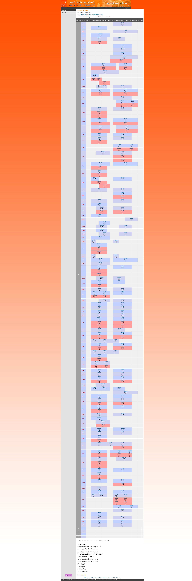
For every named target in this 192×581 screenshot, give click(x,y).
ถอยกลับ (64, 12)
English (127, 8)
